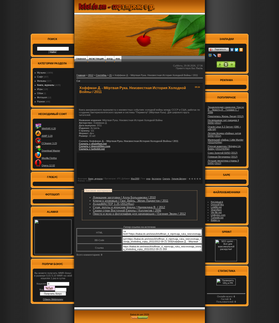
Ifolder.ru (215, 220)
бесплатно (156, 179)
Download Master (51, 150)
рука (148, 179)
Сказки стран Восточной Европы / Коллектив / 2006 (127, 210)
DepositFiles (217, 204)
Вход (109, 59)
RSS (118, 59)
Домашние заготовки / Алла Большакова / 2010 (124, 197)
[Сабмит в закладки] (78, 82)
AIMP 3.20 (47, 136)
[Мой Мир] (210, 55)
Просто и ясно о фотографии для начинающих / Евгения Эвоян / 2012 (139, 213)
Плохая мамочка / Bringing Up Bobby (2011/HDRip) (224, 147)
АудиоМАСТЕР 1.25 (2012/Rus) (113, 204)
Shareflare (216, 209)
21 (110, 75)
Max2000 (135, 179)
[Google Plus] (219, 55)
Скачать (166, 179)
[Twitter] (236, 50)
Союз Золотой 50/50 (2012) (223, 153)
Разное (41, 101)
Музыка (41, 72)
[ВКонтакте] (232, 50)
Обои (40, 93)
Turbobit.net (217, 217)
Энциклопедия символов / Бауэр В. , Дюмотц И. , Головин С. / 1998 (226, 110)
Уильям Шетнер (179, 179)
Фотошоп (42, 97)
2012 (90, 75)
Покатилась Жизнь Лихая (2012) (226, 116)
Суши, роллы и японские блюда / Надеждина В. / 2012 (129, 207)
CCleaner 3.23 (49, 143)
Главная (81, 59)
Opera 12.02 (48, 165)
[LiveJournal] (215, 55)
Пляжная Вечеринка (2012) (223, 156)
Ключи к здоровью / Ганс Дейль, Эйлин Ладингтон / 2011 (130, 200)
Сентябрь (101, 75)
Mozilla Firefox (49, 158)
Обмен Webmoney (53, 299)
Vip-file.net (216, 212)
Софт (40, 76)
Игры (40, 89)
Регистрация (96, 59)
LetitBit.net (216, 207)
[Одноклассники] (241, 50)
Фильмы (41, 81)
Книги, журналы (45, 85)
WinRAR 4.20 (49, 128)
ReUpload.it (217, 202)
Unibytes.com (218, 215)
